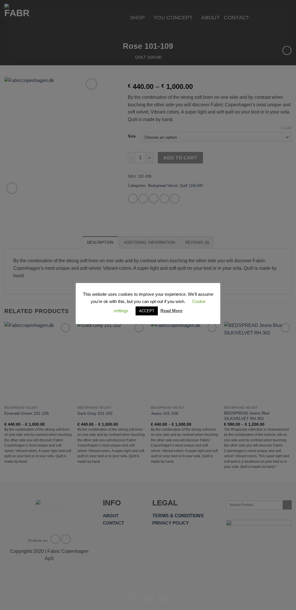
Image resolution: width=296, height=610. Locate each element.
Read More (171, 310)
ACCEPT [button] (146, 311)
